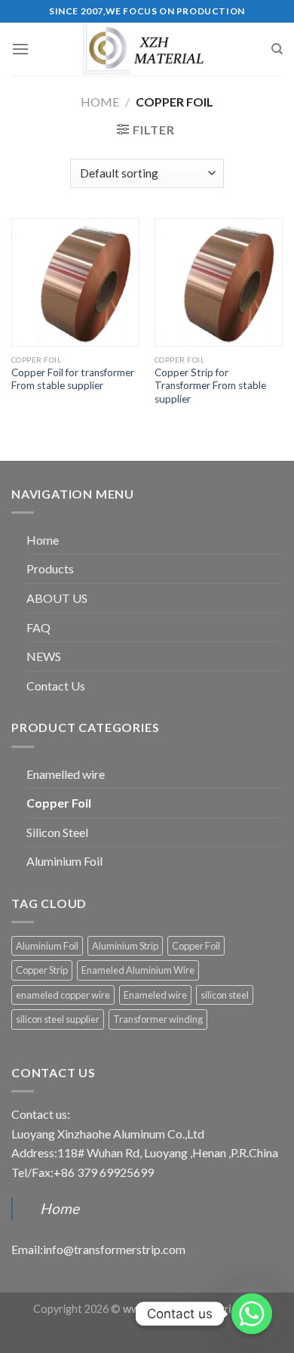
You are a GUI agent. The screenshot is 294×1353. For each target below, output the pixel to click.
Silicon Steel (57, 832)
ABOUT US (56, 598)
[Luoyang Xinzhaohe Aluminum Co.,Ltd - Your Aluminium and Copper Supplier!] (147, 49)
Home (100, 101)
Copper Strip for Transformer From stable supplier (210, 385)
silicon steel (225, 995)
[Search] (277, 49)
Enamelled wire (65, 774)
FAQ (38, 627)
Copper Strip (42, 970)
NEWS (43, 656)
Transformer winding (158, 1019)
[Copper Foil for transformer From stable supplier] (75, 282)
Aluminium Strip (125, 946)
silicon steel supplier (58, 1019)
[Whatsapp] (251, 1313)
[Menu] (20, 48)
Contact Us (55, 685)
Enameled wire (155, 995)
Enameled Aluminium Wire (137, 970)
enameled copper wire (63, 995)
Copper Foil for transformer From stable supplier (72, 379)
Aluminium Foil (64, 861)
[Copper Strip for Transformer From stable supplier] (219, 282)
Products (50, 568)
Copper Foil (58, 802)
